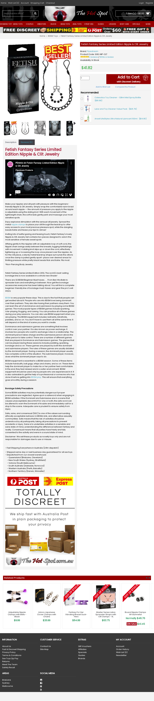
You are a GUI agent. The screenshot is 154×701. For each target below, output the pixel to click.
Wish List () (122, 652)
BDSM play (36, 377)
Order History (122, 649)
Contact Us (45, 646)
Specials (82, 652)
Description (10, 142)
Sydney (5, 683)
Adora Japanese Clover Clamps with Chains (46, 614)
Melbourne (7, 686)
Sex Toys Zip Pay (10, 658)
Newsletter (121, 655)
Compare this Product (125, 87)
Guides (81, 655)
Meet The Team (9, 664)
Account (120, 646)
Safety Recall (8, 667)
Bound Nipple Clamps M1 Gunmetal (135, 613)
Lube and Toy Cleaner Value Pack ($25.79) (116, 108)
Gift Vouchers (84, 646)
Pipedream (92, 51)
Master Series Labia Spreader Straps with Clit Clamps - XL (105, 614)
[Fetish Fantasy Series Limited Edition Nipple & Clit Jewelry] (40, 79)
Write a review (107, 57)
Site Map (44, 649)
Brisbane (6, 680)
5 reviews (93, 57)
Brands (81, 658)
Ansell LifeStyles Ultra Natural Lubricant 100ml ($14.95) (121, 118)
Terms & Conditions (11, 655)
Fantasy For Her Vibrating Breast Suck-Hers (76, 614)
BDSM (8, 297)
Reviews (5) (26, 142)
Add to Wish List (103, 87)
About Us (6, 646)
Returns (6, 661)
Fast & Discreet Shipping (14, 649)
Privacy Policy (8, 652)
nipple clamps (18, 224)
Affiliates (82, 649)
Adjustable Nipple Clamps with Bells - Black (17, 614)
